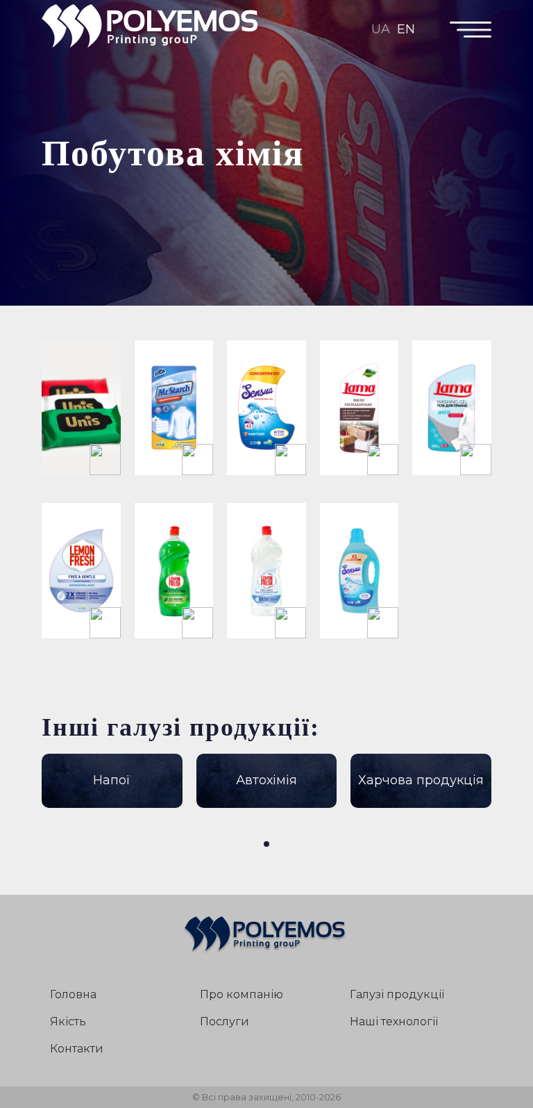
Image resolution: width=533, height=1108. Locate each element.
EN (406, 29)
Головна (73, 994)
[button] (266, 844)
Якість (68, 1021)
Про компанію (241, 994)
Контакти (76, 1048)
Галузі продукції (397, 994)
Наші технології (394, 1021)
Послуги (224, 1021)
